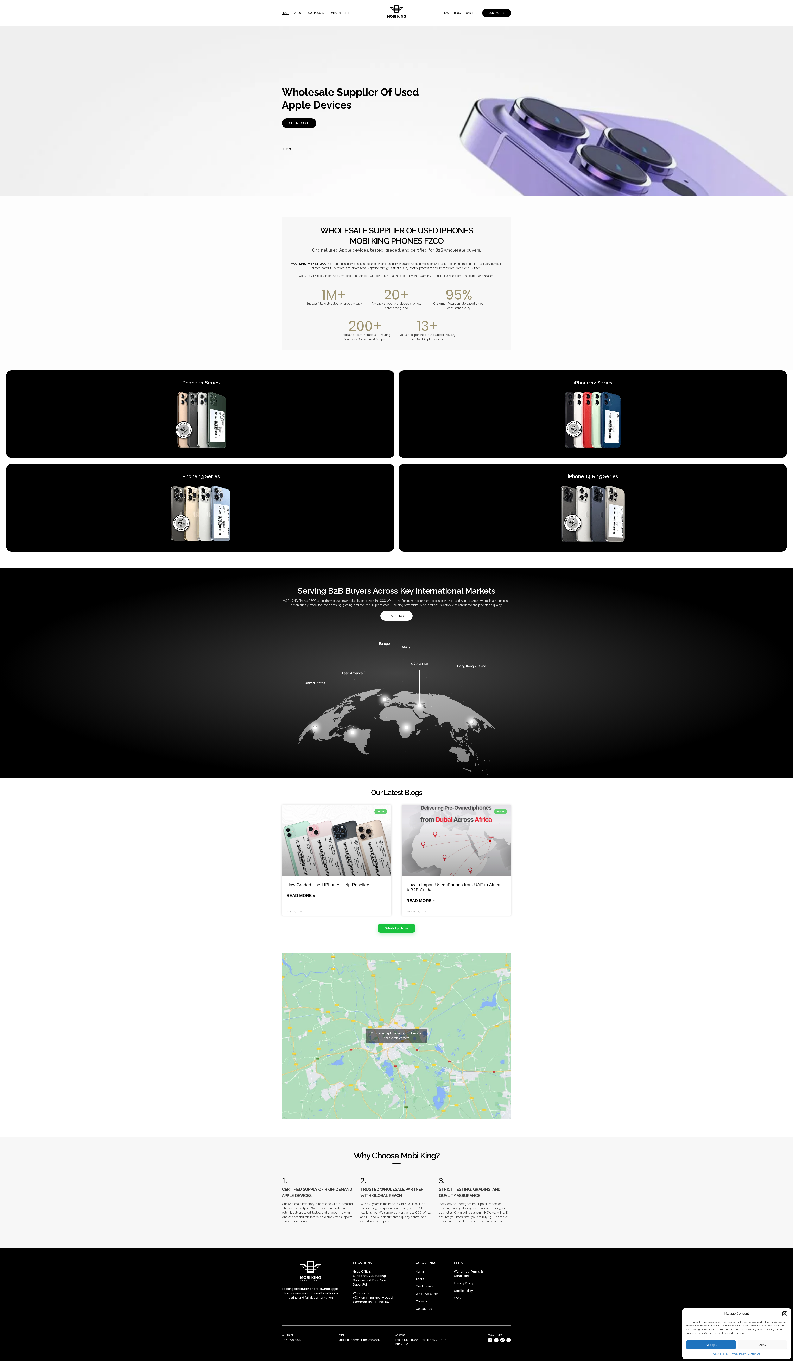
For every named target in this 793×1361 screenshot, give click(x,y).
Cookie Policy (720, 1353)
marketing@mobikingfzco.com (359, 1340)
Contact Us (754, 1353)
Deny (762, 1345)
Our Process (316, 13)
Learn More (396, 615)
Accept (711, 1345)
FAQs (457, 1298)
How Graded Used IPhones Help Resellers (328, 884)
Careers (471, 13)
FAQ (446, 13)
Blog (457, 13)
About (298, 13)
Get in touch (299, 116)
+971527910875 (291, 1340)
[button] (785, 1314)
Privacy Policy (738, 1353)
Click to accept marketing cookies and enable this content (396, 1036)
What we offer (340, 13)
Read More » (301, 895)
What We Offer (427, 1294)
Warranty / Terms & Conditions (468, 1273)
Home (285, 13)
